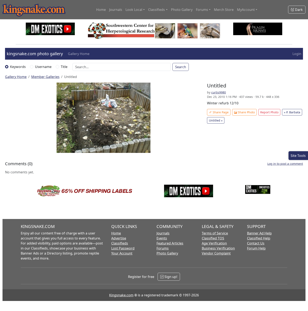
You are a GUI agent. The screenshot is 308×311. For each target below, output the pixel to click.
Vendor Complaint (216, 253)
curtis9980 (218, 92)
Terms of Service (215, 233)
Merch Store (224, 9)
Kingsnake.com (121, 295)
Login (296, 53)
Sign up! (170, 276)
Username (43, 66)
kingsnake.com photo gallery (35, 53)
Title (64, 66)
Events (162, 238)
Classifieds (119, 243)
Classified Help (258, 238)
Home (101, 9)
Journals (115, 9)
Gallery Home (78, 53)
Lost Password (123, 248)
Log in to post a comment (285, 164)
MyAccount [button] (246, 9)
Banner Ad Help (259, 233)
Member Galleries (45, 76)
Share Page (220, 112)
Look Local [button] (134, 9)
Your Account (121, 253)
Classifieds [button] (156, 9)
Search (180, 67)
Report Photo (269, 112)
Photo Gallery (182, 9)
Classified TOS (213, 238)
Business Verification (218, 248)
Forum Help (256, 248)
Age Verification (214, 243)
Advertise (118, 238)
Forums (163, 248)
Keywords (18, 66)
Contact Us (255, 243)
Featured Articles (170, 243)
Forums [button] (202, 9)
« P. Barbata (292, 112)
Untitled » (216, 120)
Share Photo (246, 112)
